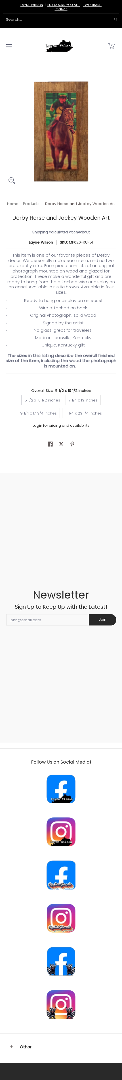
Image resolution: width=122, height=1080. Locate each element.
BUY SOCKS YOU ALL (63, 5)
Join (102, 619)
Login (37, 425)
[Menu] (9, 46)
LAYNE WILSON (31, 5)
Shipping (40, 232)
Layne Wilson (41, 242)
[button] (111, 46)
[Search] (116, 19)
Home (12, 203)
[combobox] (58, 19)
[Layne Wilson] (59, 46)
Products (31, 203)
